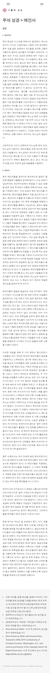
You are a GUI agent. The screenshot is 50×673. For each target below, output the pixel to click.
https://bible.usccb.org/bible (18, 654)
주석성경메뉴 (8, 4)
